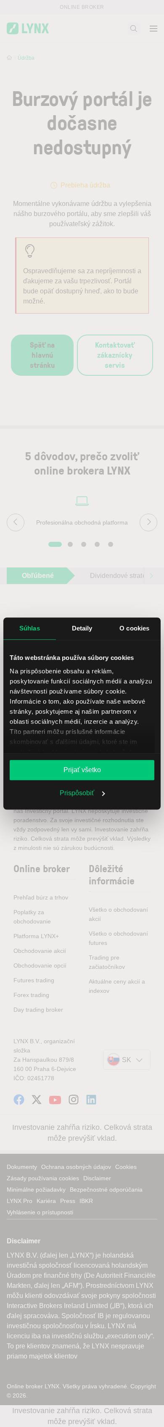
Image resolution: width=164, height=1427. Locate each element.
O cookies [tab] (134, 628)
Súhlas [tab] (29, 628)
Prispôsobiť (77, 793)
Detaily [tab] (82, 628)
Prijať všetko (82, 769)
